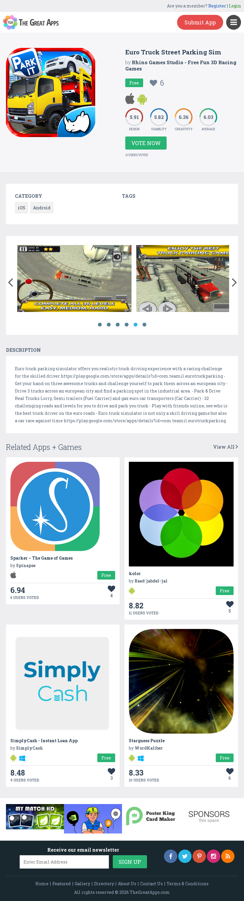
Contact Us (151, 883)
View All (224, 447)
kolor (135, 573)
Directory (104, 883)
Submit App (200, 22)
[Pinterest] (199, 856)
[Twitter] (185, 856)
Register (217, 6)
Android (42, 208)
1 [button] (100, 325)
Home (42, 883)
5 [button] (135, 325)
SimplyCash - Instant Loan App (44, 740)
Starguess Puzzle (147, 740)
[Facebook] (170, 856)
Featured (61, 883)
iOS (21, 208)
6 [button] (144, 325)
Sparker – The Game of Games (41, 558)
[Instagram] (213, 856)
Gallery (82, 883)
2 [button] (109, 325)
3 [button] (118, 325)
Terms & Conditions (188, 883)
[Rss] (227, 856)
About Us (127, 883)
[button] (10, 281)
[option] (137, 279)
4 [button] (126, 325)
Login (235, 6)
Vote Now (146, 143)
